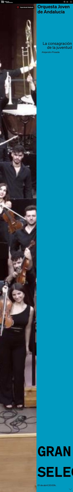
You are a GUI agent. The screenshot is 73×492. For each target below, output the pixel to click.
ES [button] (67, 1)
